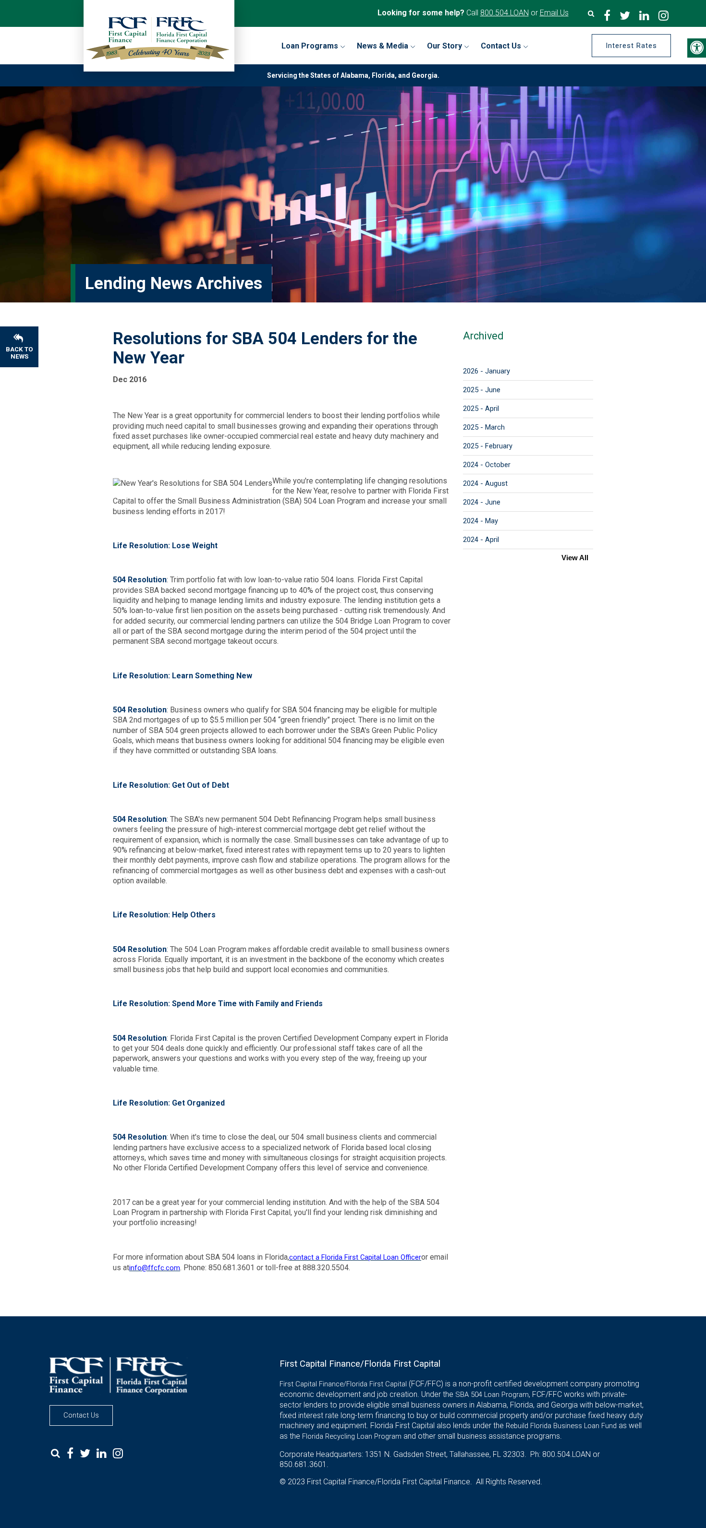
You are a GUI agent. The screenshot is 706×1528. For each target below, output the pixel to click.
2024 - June (481, 502)
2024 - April (481, 539)
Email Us (554, 12)
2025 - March (484, 427)
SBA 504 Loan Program (492, 1394)
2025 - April (481, 408)
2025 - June (481, 389)
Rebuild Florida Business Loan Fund (561, 1425)
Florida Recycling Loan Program (352, 1436)
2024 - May (480, 521)
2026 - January (486, 371)
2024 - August (485, 483)
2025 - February (487, 446)
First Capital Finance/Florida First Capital (343, 1384)
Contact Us (81, 1415)
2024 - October (487, 464)
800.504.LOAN (504, 12)
